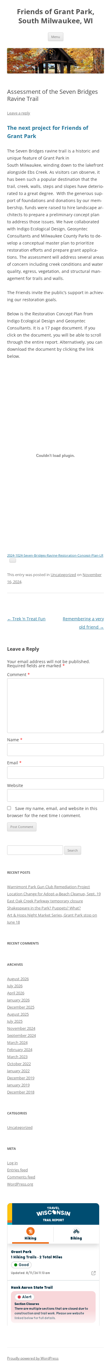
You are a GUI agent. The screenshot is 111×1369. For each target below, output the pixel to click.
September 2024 (21, 1035)
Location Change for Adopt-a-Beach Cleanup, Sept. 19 (54, 893)
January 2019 (18, 1085)
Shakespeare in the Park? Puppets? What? (44, 908)
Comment (18, 674)
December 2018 (20, 1092)
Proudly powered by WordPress (33, 1358)
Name (14, 739)
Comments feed (21, 1177)
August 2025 (18, 1014)
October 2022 (19, 1063)
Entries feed (17, 1170)
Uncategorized (63, 574)
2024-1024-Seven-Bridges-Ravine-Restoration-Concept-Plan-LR (55, 555)
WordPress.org (20, 1184)
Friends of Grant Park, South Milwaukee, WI (55, 16)
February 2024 (19, 1049)
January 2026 (18, 1000)
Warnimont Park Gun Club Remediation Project (48, 886)
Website (15, 785)
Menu (55, 37)
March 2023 (17, 1056)
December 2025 (20, 1007)
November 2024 (21, 1028)
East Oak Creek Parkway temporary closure (45, 901)
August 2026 (18, 978)
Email (14, 762)
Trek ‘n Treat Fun (26, 619)
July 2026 (14, 985)
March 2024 (17, 1042)
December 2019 (20, 1078)
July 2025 (14, 1021)
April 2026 (15, 993)
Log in (12, 1162)
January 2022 (18, 1070)
